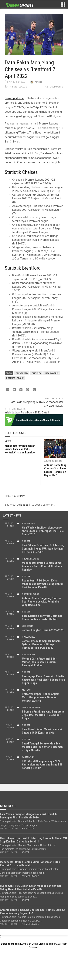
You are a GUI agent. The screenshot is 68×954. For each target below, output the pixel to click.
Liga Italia (27, 626)
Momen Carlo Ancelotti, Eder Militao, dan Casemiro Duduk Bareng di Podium (39, 662)
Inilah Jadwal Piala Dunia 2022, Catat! (27, 412)
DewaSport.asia (14, 98)
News (8, 441)
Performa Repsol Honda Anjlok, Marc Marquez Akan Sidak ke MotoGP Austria (40, 697)
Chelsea (36, 373)
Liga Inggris (52, 373)
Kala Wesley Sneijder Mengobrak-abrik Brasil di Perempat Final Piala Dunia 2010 (43, 531)
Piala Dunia (28, 523)
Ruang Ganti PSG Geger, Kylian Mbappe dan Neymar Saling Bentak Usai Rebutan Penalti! (42, 584)
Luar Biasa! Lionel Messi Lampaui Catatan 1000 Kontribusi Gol (42, 731)
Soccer (26, 541)
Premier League (18, 87)
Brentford (22, 373)
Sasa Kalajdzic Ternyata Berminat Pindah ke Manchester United (42, 617)
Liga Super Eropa (31, 707)
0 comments (56, 87)
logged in (25, 504)
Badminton (28, 757)
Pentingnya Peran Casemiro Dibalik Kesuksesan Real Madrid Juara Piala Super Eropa (43, 680)
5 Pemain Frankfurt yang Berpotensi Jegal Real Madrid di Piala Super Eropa (43, 715)
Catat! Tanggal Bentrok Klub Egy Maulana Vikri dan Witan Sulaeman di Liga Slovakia (42, 747)
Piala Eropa (28, 654)
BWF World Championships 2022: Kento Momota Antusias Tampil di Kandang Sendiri (42, 764)
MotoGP (26, 690)
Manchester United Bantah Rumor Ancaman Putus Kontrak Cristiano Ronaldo (20, 449)
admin (38, 82)
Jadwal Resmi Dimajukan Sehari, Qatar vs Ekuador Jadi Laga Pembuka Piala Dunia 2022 (41, 644)
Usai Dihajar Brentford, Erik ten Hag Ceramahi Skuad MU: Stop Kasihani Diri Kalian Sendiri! (43, 549)
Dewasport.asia (10, 943)
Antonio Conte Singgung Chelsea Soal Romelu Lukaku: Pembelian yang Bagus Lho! (41, 602)
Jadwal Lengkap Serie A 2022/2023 (43, 630)
